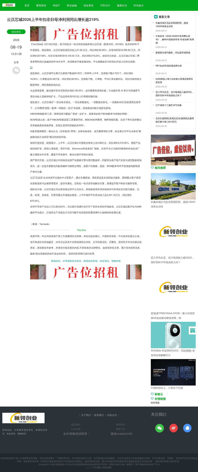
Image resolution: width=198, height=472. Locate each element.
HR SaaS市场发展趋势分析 (169, 65)
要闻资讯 (41, 5)
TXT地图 (96, 467)
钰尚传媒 (155, 402)
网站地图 (107, 467)
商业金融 (72, 5)
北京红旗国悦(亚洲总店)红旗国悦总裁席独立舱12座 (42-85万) (175, 120)
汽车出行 (105, 5)
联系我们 (99, 415)
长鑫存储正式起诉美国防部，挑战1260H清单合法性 (172, 24)
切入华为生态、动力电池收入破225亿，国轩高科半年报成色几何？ (175, 93)
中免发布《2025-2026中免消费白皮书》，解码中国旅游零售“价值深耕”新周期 (175, 39)
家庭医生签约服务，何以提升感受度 (173, 52)
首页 (26, 5)
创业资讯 (88, 5)
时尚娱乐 (139, 5)
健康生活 (122, 5)
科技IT (56, 5)
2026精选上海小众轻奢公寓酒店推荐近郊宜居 (174, 80)
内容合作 (112, 415)
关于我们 (86, 415)
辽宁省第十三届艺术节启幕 (169, 105)
